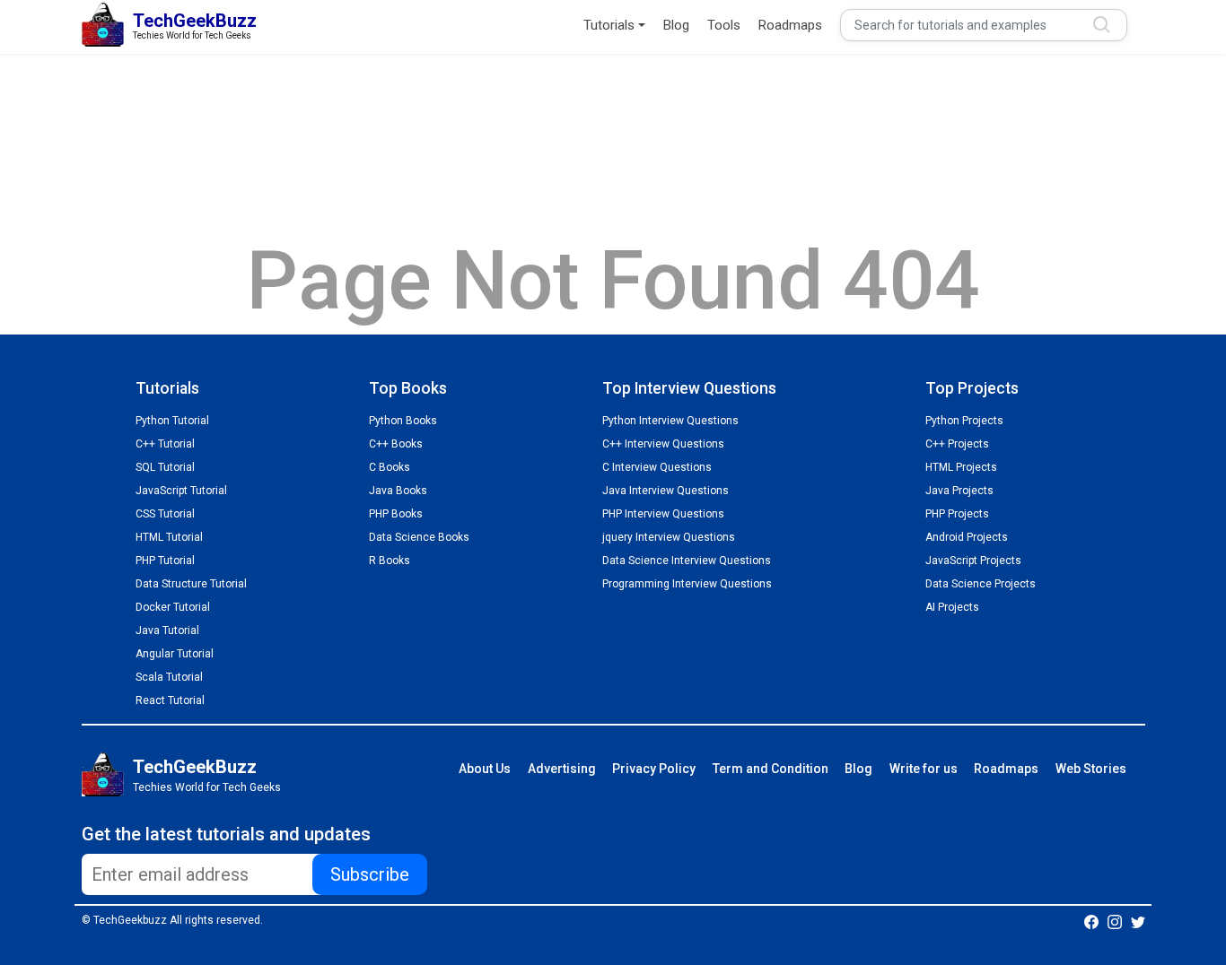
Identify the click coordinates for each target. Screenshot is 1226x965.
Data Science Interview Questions (686, 560)
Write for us (923, 768)
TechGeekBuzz (195, 767)
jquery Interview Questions (668, 537)
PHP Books (396, 514)
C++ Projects (957, 444)
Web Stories (1090, 768)
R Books (389, 560)
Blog (676, 25)
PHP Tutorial (165, 560)
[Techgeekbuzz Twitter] (1138, 921)
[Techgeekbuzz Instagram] (1115, 921)
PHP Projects (957, 514)
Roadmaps (790, 25)
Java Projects (959, 490)
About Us (485, 768)
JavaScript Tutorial (181, 490)
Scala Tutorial (169, 677)
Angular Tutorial (175, 654)
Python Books (403, 420)
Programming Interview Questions (687, 584)
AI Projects (952, 607)
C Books (389, 467)
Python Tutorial (172, 420)
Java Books (398, 490)
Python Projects (964, 420)
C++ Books (396, 444)
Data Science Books (419, 537)
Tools (723, 25)
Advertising (562, 768)
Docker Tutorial (173, 607)
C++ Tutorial (165, 444)
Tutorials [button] (609, 25)
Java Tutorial (167, 630)
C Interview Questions (657, 467)
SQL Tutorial (165, 467)
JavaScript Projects (973, 560)
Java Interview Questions (665, 490)
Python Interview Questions (670, 420)
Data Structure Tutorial (191, 584)
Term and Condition (770, 768)
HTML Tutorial (169, 537)
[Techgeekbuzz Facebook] (1091, 921)
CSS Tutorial (165, 514)
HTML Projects (961, 467)
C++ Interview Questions (663, 444)
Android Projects (966, 537)
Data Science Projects (980, 584)
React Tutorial (170, 700)
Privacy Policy (654, 768)
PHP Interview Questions (663, 514)
